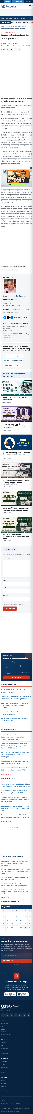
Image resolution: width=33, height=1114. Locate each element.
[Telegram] (28, 1015)
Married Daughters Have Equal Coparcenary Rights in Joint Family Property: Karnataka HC (13, 737)
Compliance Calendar (7, 1070)
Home (2, 18)
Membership (4, 1092)
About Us (3, 1081)
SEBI (2, 1045)
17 (3, 924)
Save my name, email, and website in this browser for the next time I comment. (15, 603)
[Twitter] (8, 317)
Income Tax (9, 18)
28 (21, 927)
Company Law (5, 1042)
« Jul (2, 934)
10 (3, 920)
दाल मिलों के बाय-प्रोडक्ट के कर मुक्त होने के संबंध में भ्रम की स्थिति (15, 327)
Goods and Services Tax (13, 26)
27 (16, 927)
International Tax (5, 1035)
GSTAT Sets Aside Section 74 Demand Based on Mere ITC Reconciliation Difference (14, 705)
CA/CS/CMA (4, 1054)
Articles (23, 26)
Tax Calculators (5, 1073)
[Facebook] (4, 317)
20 (16, 924)
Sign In (28, 1)
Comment (6, 559)
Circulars (3, 1064)
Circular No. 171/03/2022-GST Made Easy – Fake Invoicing (16, 335)
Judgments (4, 1067)
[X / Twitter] (7, 1015)
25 (7, 927)
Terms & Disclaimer (15, 1103)
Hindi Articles (13, 270)
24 (3, 927)
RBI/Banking (4, 1048)
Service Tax (24, 18)
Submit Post (18, 1)
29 (25, 927)
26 (12, 927)
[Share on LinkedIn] (11, 49)
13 (16, 920)
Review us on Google (12, 365)
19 (12, 924)
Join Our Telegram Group (14, 360)
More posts (5, 725)
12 (12, 920)
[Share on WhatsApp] (15, 49)
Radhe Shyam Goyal (10, 43)
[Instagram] (20, 1015)
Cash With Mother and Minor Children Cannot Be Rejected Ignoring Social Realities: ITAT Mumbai (14, 746)
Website (5, 595)
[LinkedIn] (11, 317)
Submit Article (5, 1083)
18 (7, 924)
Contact (3, 1089)
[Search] (31, 18)
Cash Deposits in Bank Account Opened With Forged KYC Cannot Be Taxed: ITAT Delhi (15, 808)
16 (29, 920)
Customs (3, 1029)
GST (4, 270)
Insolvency (4, 1051)
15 (25, 920)
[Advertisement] (16, 78)
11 (7, 920)
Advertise (4, 1086)
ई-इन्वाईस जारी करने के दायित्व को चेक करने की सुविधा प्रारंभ (15, 37)
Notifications (4, 1062)
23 (29, 924)
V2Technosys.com (6, 1101)
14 (21, 920)
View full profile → (20, 317)
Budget (16, 18)
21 (20, 924)
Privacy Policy (4, 1103)
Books (8, 1)
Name (5, 580)
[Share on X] (7, 49)
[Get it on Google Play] (10, 994)
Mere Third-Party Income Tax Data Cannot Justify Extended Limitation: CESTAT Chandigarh (16, 754)
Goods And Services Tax (18, 266)
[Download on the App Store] (23, 994)
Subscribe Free (8, 961)
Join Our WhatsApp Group (14, 356)
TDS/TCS (3, 1032)
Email (5, 588)
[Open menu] (30, 6)
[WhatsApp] (24, 1015)
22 (25, 924)
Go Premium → (16, 677)
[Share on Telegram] (19, 49)
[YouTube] (11, 1015)
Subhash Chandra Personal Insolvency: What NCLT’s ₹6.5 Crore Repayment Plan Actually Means (15, 799)
